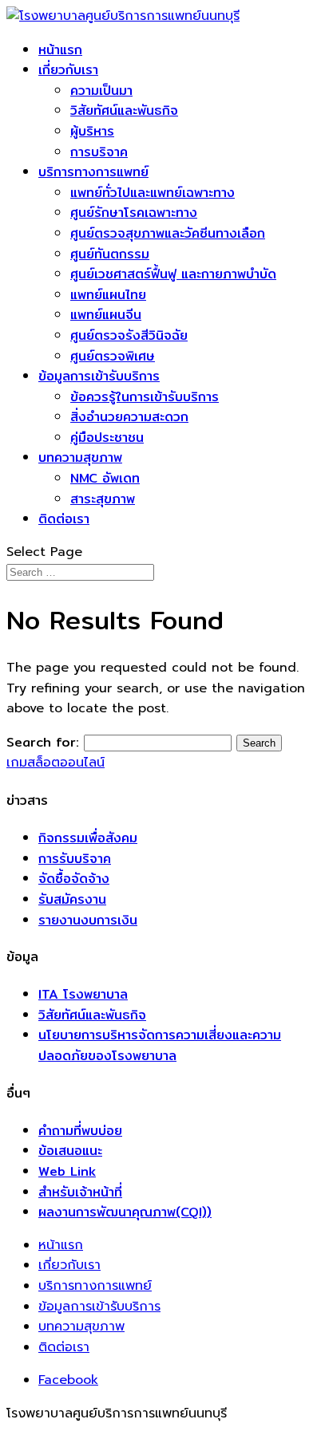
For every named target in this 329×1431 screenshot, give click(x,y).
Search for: (42, 742)
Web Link (67, 1171)
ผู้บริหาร (92, 131)
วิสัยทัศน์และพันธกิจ (124, 110)
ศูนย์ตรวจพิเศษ (112, 356)
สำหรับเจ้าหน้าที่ (80, 1192)
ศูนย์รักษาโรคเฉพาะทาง (133, 213)
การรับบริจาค (74, 859)
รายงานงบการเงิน (87, 920)
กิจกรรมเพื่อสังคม (87, 838)
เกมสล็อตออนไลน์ (55, 762)
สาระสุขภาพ (102, 499)
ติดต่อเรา (63, 519)
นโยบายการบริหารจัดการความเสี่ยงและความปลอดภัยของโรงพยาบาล (159, 1045)
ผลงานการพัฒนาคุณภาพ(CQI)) (125, 1212)
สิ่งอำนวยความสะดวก (129, 417)
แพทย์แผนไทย (108, 295)
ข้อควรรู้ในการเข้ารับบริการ (144, 397)
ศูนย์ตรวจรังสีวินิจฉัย (129, 335)
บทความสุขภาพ (80, 457)
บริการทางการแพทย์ (93, 172)
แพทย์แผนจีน (105, 315)
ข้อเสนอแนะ (70, 1151)
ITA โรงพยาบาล (83, 994)
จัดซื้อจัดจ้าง (73, 879)
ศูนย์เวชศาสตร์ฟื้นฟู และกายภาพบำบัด (173, 274)
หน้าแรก (60, 50)
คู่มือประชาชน (107, 437)
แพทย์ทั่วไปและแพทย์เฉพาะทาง (152, 193)
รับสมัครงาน (72, 899)
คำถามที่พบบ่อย (80, 1131)
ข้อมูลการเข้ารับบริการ (99, 376)
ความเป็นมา (101, 91)
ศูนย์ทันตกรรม (109, 254)
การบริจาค (99, 152)
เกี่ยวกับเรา (68, 70)
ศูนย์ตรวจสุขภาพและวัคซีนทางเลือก (167, 233)
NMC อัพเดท (105, 478)
